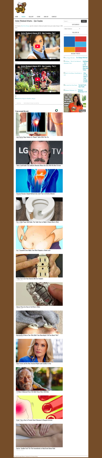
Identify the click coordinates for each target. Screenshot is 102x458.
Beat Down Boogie (25, 26)
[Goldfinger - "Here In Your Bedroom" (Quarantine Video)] (72, 62)
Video (20, 103)
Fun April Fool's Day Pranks (82, 86)
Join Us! (46, 17)
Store (38, 17)
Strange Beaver (21, 456)
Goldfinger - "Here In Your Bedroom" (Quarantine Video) (86, 65)
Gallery (31, 17)
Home (16, 17)
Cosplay (18, 103)
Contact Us (28, 456)
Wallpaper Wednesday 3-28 (82, 91)
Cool (30, 103)
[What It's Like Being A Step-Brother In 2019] (73, 74)
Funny (34, 103)
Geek (36, 103)
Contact (54, 17)
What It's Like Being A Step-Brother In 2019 (85, 77)
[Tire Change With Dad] (69, 58)
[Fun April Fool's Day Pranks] (70, 85)
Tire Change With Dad (81, 57)
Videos (23, 17)
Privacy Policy (35, 456)
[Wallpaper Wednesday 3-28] (70, 90)
